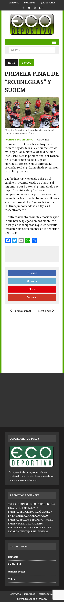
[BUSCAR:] (32, 49)
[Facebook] (23, 7)
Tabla (11, 579)
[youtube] (35, 7)
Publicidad (29, 2)
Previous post (22, 311)
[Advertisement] (36, 253)
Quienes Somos (48, 2)
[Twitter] (29, 7)
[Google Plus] (40, 7)
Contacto (14, 2)
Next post (44, 311)
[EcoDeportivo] (32, 24)
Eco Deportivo (25, 139)
